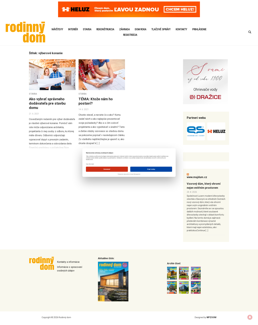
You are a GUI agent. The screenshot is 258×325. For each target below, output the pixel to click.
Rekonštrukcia (105, 29)
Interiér (73, 29)
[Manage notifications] (250, 317)
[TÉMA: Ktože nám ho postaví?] (102, 74)
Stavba (87, 29)
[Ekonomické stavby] (196, 131)
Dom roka (140, 29)
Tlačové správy (161, 29)
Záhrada (124, 29)
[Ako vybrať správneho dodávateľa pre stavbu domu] (52, 74)
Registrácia (130, 34)
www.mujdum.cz (197, 177)
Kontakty (181, 29)
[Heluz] (216, 131)
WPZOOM (211, 317)
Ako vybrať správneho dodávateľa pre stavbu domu (47, 103)
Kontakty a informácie (68, 262)
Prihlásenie (199, 29)
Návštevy (57, 29)
